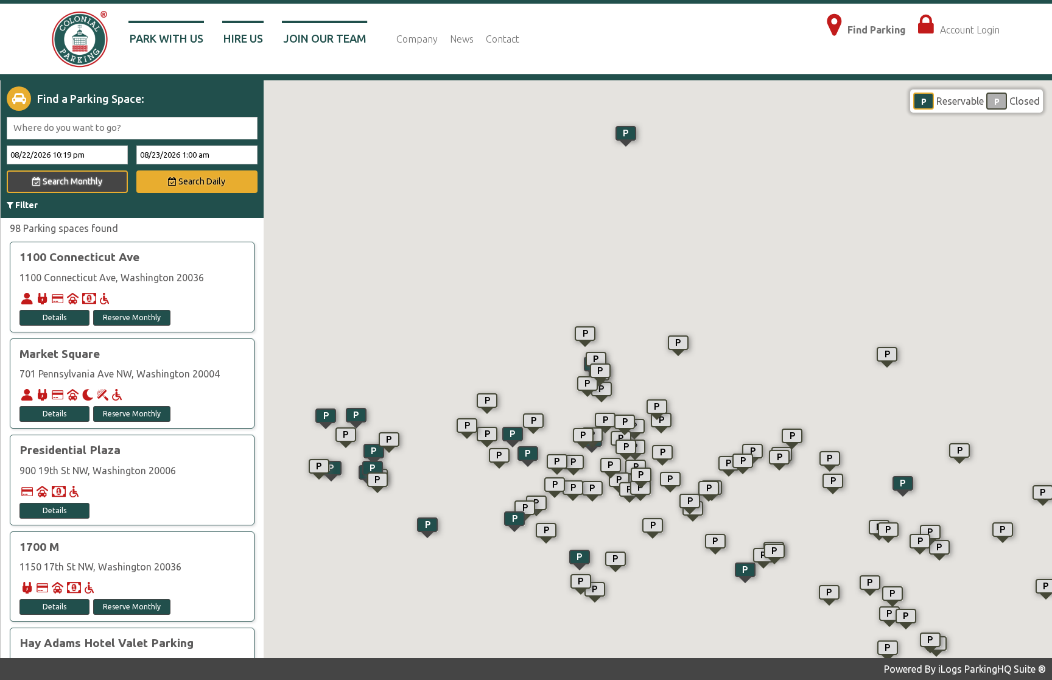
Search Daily (201, 181)
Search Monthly (71, 181)
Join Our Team (324, 38)
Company (417, 38)
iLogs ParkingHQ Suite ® (992, 669)
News (462, 38)
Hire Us (243, 38)
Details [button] (54, 317)
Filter (25, 205)
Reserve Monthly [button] (132, 317)
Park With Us (166, 38)
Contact (502, 38)
